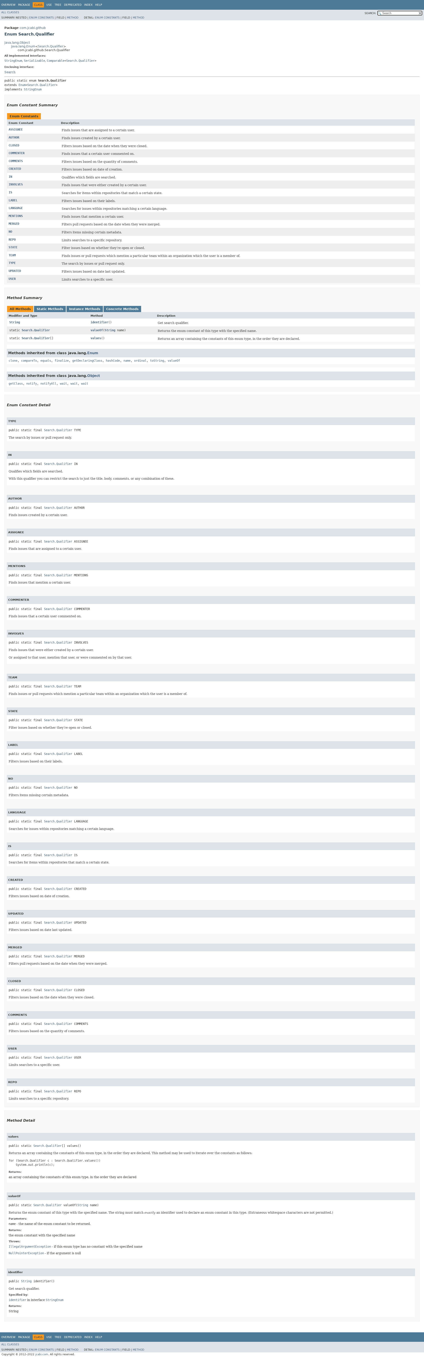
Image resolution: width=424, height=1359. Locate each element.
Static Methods (50, 309)
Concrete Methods (122, 309)
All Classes (10, 12)
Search (9, 72)
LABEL (13, 200)
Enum (22, 85)
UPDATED (15, 271)
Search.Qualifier (50, 46)
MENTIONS (16, 216)
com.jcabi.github (33, 28)
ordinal (140, 360)
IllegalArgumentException (30, 1246)
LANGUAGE (16, 208)
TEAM (12, 255)
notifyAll (48, 383)
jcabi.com (41, 1354)
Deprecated (72, 4)
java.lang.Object (17, 42)
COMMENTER (17, 153)
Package (24, 4)
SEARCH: (370, 13)
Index (88, 4)
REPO (12, 239)
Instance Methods (84, 309)
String (14, 322)
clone (13, 360)
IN (10, 176)
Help (98, 4)
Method (72, 17)
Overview (8, 4)
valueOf (97, 330)
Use (49, 4)
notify (31, 383)
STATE (13, 247)
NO (10, 231)
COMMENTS (16, 161)
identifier (99, 322)
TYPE (12, 263)
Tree (58, 4)
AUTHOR (14, 137)
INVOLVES (16, 184)
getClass (16, 383)
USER (12, 279)
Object (93, 376)
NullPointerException (26, 1253)
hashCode (113, 360)
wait (63, 383)
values (96, 338)
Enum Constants (41, 17)
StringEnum (13, 60)
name (127, 360)
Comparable (55, 60)
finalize (62, 360)
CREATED (15, 168)
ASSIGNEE (16, 129)
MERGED (14, 223)
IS (10, 192)
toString (157, 360)
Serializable (34, 60)
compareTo (29, 360)
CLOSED (14, 145)
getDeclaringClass (87, 360)
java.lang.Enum (23, 46)
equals (45, 360)
